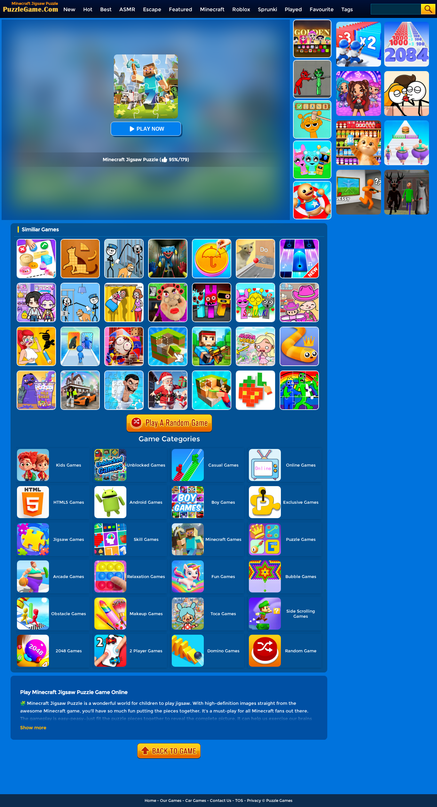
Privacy (254, 800)
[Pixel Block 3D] (255, 373)
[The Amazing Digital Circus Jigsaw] (124, 329)
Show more (33, 727)
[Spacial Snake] (299, 329)
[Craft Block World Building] (211, 373)
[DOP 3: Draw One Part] (36, 329)
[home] (30, 9)
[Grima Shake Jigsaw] (36, 373)
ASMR (127, 9)
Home (150, 800)
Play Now (150, 129)
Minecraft (212, 9)
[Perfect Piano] (299, 241)
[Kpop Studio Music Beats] (312, 22)
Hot (87, 9)
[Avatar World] (299, 285)
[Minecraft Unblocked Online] (167, 329)
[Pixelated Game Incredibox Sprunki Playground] (312, 62)
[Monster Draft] (80, 329)
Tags (347, 9)
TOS (239, 800)
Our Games (170, 800)
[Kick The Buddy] (312, 183)
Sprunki (267, 9)
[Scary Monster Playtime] (167, 241)
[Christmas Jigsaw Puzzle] (167, 373)
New (69, 9)
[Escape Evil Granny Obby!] (167, 285)
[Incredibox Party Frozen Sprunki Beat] (312, 143)
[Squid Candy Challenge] (211, 241)
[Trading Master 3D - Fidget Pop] (36, 241)
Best (106, 9)
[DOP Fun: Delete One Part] (124, 285)
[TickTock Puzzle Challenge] (255, 241)
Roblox (241, 9)
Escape (152, 9)
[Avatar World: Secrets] (36, 285)
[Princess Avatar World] (255, 329)
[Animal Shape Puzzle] (80, 241)
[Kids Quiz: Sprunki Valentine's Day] (255, 285)
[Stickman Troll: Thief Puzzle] (124, 241)
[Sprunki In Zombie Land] (211, 285)
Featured (180, 9)
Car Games (195, 800)
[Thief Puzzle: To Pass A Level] (80, 285)
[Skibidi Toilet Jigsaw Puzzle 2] (124, 373)
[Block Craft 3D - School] (80, 373)
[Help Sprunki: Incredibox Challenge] (312, 102)
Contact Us (220, 800)
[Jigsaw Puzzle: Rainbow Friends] (299, 373)
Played (293, 9)
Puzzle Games (279, 800)
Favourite (322, 9)
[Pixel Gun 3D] (211, 329)
